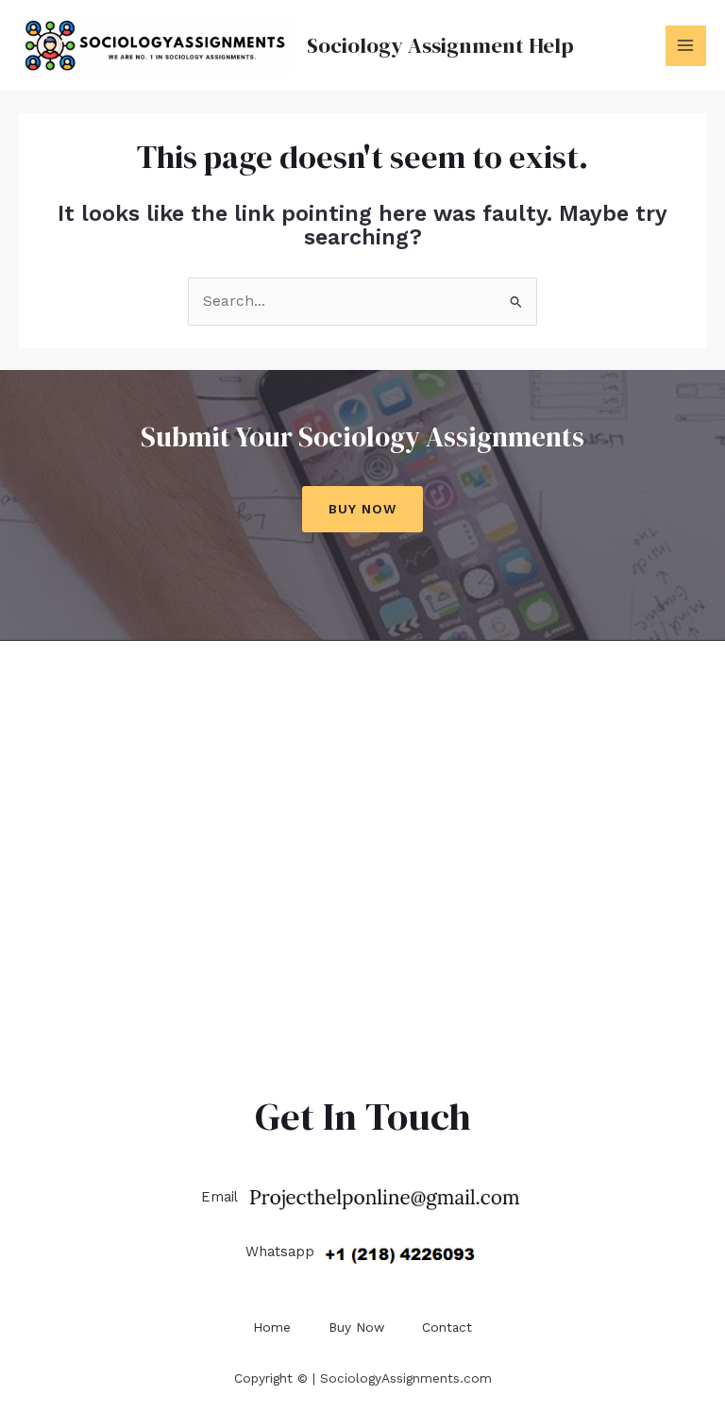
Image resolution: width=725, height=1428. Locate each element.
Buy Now (362, 508)
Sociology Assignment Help (440, 45)
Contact (447, 1327)
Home (272, 1327)
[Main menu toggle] (686, 45)
